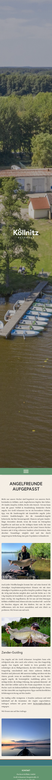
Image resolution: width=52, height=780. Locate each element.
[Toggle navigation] (26, 471)
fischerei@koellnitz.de (41, 704)
